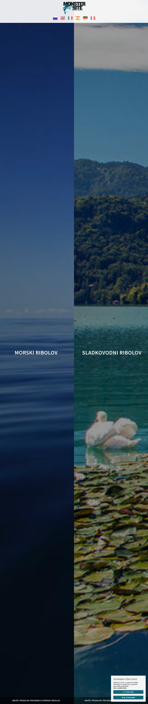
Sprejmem (129, 692)
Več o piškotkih (120, 688)
